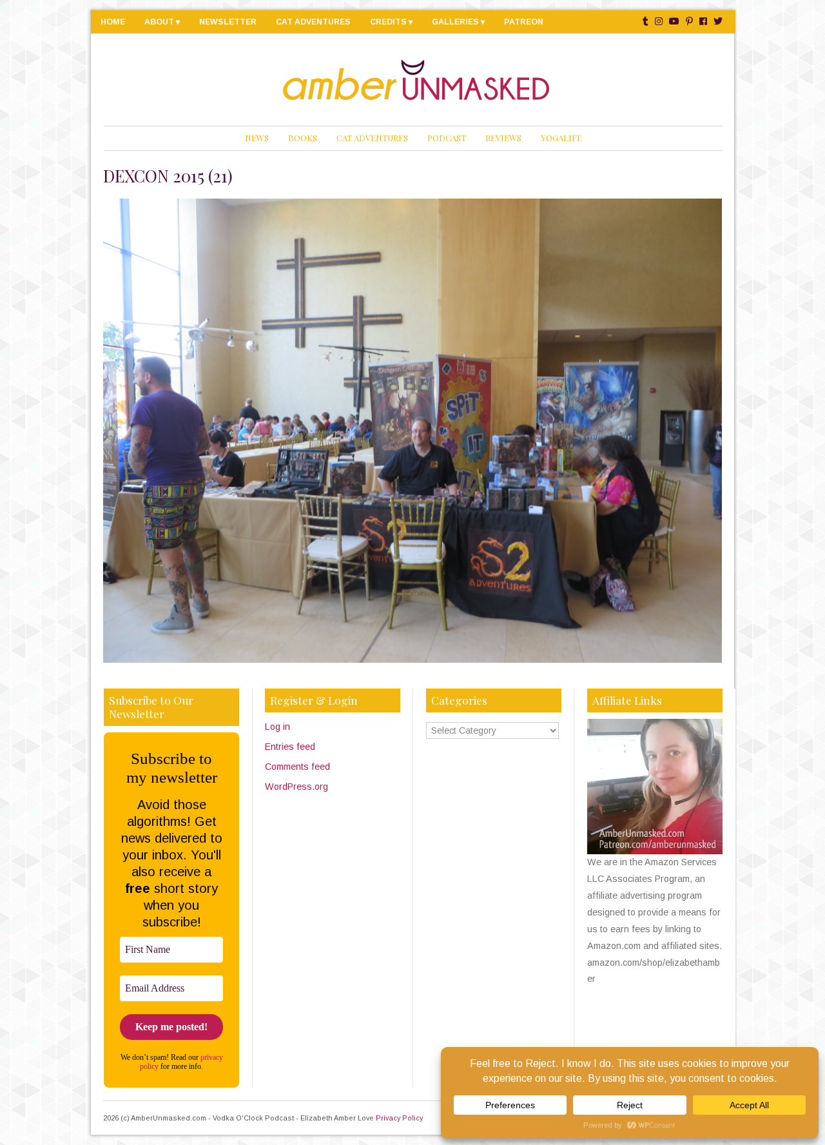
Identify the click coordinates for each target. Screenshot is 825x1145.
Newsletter (228, 21)
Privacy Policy (399, 1118)
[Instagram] (659, 22)
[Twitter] (718, 22)
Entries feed (290, 746)
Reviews (503, 137)
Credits (388, 21)
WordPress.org (296, 786)
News (257, 137)
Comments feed (297, 766)
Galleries (455, 21)
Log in (277, 726)
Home (113, 21)
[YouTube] (674, 22)
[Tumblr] (645, 22)
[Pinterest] (689, 22)
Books (302, 137)
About (159, 21)
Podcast (446, 137)
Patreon (523, 21)
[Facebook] (703, 22)
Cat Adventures (313, 21)
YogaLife (561, 137)
